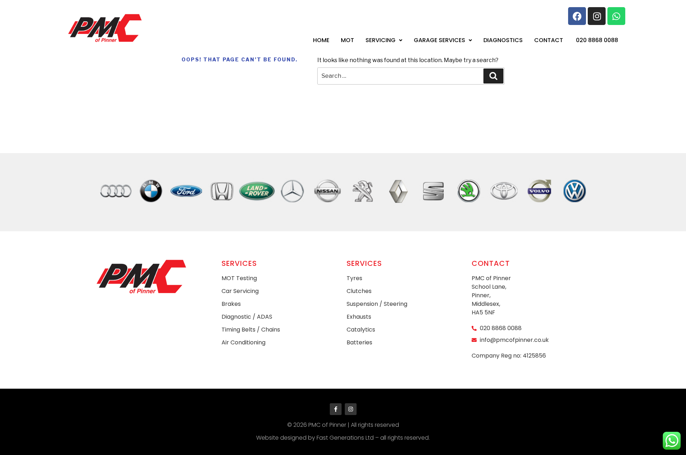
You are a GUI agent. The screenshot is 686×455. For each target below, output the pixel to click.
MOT (347, 40)
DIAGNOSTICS (503, 40)
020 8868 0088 (597, 40)
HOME (321, 40)
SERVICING (381, 40)
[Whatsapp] (616, 16)
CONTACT (548, 40)
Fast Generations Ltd (345, 438)
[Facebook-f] (336, 409)
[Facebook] (577, 16)
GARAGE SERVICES (439, 40)
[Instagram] (597, 16)
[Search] (493, 76)
